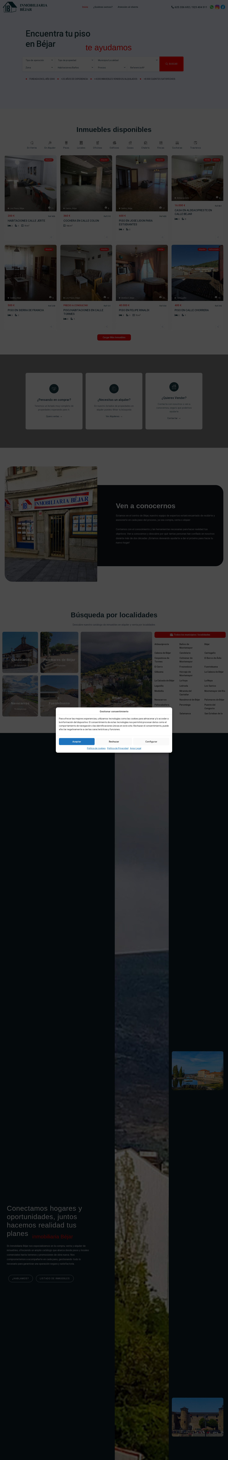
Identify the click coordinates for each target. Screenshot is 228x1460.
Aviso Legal (135, 748)
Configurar (151, 741)
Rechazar (114, 741)
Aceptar (76, 741)
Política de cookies (96, 748)
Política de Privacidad (117, 748)
